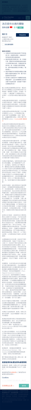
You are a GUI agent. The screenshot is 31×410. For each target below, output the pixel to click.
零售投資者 (22, 35)
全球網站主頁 (7, 385)
